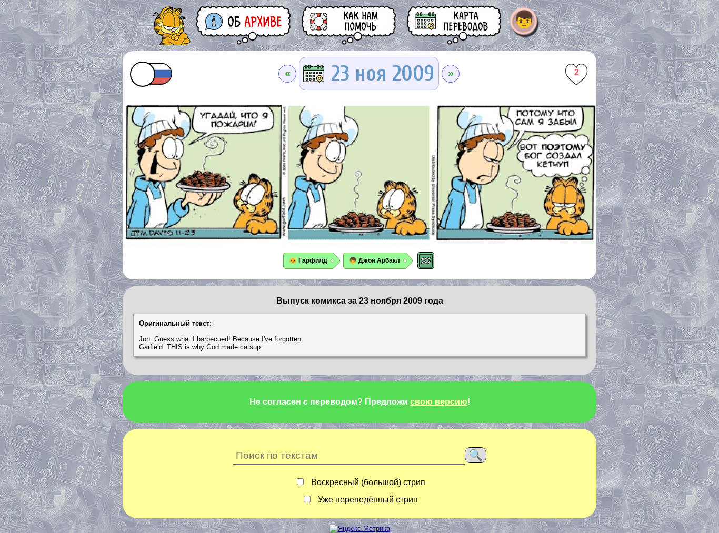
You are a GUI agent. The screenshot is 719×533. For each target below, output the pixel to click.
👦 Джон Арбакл (374, 260)
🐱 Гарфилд (308, 260)
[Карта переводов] (454, 25)
